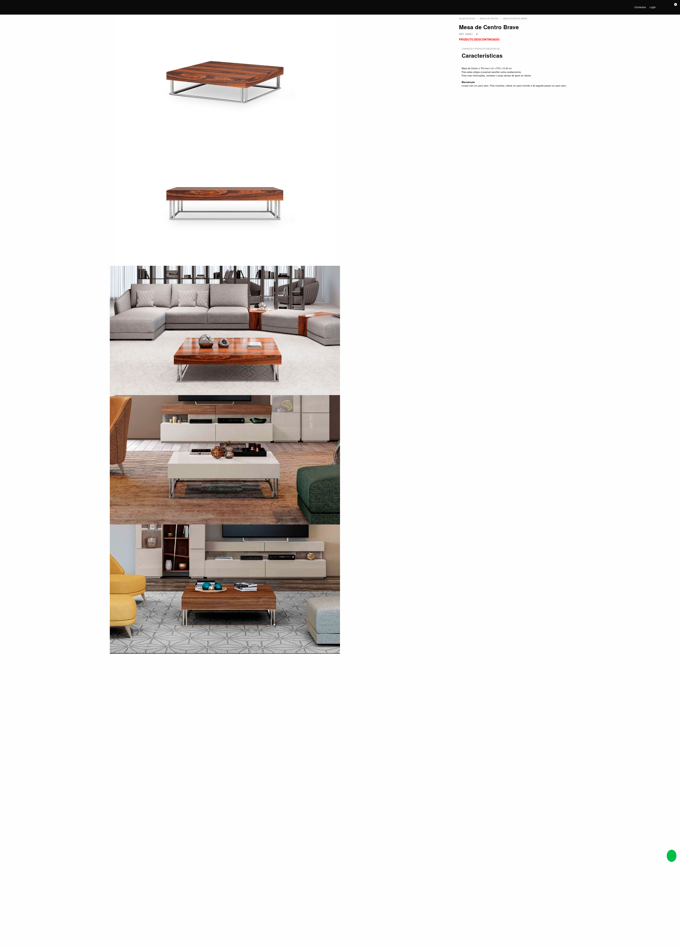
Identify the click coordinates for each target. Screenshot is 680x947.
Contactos (640, 7)
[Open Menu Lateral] (6, 6)
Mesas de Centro (489, 18)
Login (653, 7)
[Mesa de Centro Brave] (225, 79)
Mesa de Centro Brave (515, 18)
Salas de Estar (467, 18)
